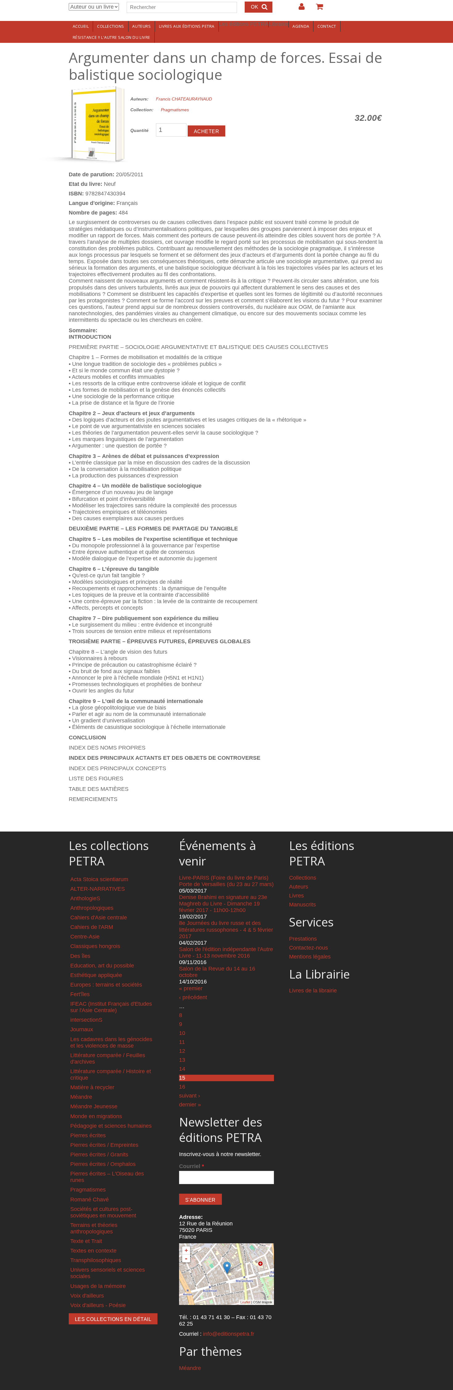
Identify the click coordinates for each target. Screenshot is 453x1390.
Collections (110, 26)
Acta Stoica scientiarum (99, 879)
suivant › (189, 1096)
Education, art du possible (102, 966)
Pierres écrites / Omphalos (103, 1164)
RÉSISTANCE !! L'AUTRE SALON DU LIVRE (111, 37)
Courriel (191, 1166)
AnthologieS (85, 898)
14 (182, 1069)
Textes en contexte (93, 1251)
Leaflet (245, 1302)
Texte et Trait (86, 1241)
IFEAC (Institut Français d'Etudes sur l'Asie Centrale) (111, 1007)
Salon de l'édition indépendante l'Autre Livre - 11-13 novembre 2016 (226, 952)
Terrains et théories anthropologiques (93, 1228)
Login (298, 9)
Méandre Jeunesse (93, 1106)
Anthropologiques (91, 908)
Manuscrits (302, 904)
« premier (190, 988)
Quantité (139, 130)
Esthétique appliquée (96, 975)
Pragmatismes (175, 109)
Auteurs (141, 26)
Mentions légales (310, 957)
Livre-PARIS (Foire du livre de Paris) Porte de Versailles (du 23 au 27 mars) (226, 881)
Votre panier (317, 9)
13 (182, 1060)
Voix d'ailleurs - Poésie (98, 1305)
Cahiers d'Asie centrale (98, 917)
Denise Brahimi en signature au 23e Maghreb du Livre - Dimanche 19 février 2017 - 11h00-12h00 (223, 903)
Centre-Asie (85, 937)
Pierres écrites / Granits (99, 1154)
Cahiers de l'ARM (91, 927)
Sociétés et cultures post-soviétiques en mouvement (103, 1212)
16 (182, 1087)
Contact (326, 26)
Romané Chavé (89, 1199)
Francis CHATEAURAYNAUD (184, 98)
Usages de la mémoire (98, 1286)
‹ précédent (193, 997)
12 (182, 1051)
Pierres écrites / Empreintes (104, 1145)
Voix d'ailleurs (87, 1296)
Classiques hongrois (95, 946)
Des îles (80, 956)
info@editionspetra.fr (228, 1334)
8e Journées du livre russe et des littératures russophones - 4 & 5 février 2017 (226, 929)
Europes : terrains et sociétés (106, 985)
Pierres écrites (88, 1135)
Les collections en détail (113, 1319)
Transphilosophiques (95, 1260)
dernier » (190, 1105)
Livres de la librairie (313, 990)
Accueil (81, 26)
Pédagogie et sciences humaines (111, 1126)
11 (182, 1042)
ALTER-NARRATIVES (97, 889)
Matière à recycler (92, 1087)
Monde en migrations (96, 1116)
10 (182, 1033)
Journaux (81, 1029)
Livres (296, 896)
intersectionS (86, 1020)
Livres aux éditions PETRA (186, 26)
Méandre (81, 1097)
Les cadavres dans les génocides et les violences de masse (111, 1042)
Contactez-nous (308, 948)
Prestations (303, 939)
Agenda (300, 26)
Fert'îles (80, 994)
